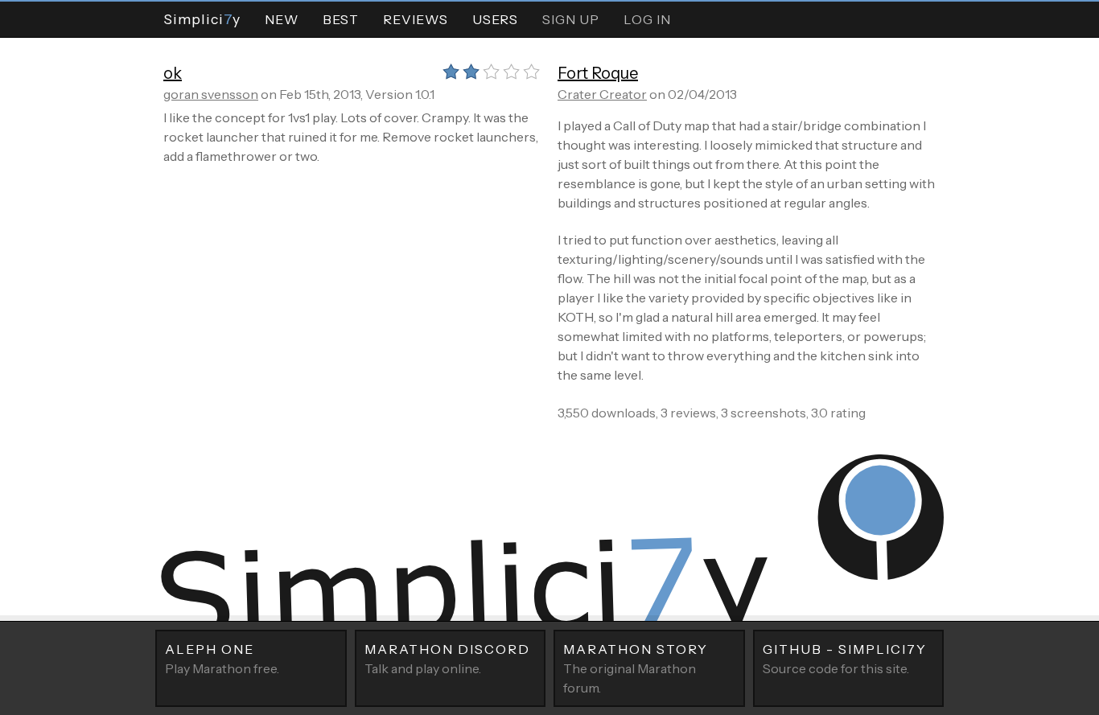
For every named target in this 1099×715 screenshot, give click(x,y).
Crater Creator (602, 94)
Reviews (415, 19)
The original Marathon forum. (635, 668)
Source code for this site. (845, 658)
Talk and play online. (447, 658)
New (281, 19)
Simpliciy (202, 18)
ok (172, 73)
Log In (647, 19)
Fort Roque (598, 73)
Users (495, 19)
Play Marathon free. (222, 658)
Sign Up (570, 19)
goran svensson (210, 94)
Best (341, 19)
